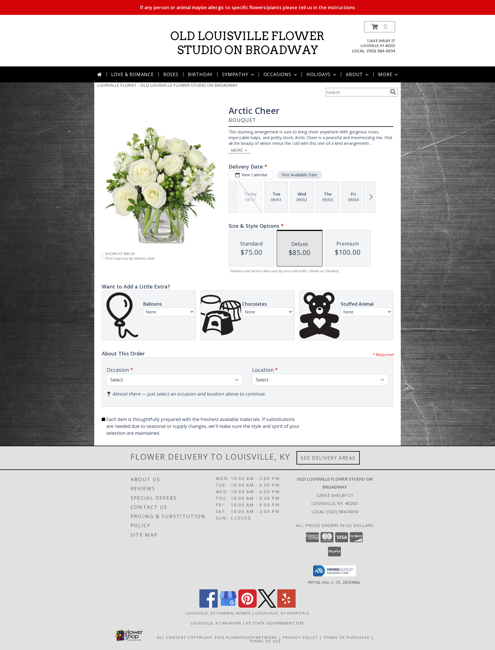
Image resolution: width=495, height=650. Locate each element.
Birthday (200, 74)
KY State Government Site (275, 623)
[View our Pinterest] (247, 606)
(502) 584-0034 (381, 51)
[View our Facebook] (208, 606)
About (354, 74)
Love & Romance (132, 74)
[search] (393, 92)
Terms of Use (265, 641)
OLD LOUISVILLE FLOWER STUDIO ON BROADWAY (247, 43)
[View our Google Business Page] (228, 606)
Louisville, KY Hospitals (282, 613)
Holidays (319, 74)
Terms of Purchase (346, 637)
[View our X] (267, 606)
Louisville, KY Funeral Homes (218, 613)
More (385, 74)
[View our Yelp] (286, 606)
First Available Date (299, 174)
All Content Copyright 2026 (191, 637)
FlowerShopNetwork (251, 637)
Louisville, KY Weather (216, 623)
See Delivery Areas (328, 458)
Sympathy (235, 74)
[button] (379, 26)
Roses (170, 74)
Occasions (277, 74)
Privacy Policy (300, 637)
